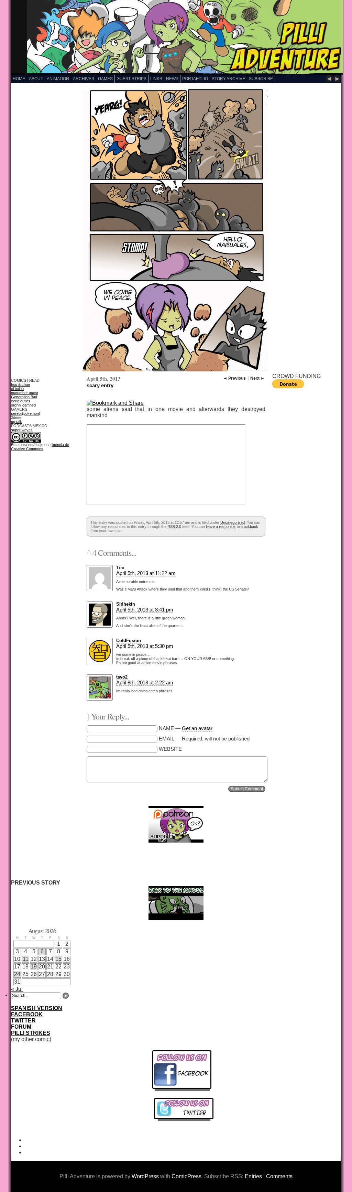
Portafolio (195, 78)
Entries (253, 1176)
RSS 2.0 (174, 526)
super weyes (22, 430)
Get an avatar (197, 728)
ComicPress (186, 1176)
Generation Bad (24, 397)
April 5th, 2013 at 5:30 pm (144, 646)
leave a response (220, 526)
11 (26, 959)
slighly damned (23, 405)
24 (17, 974)
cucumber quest (24, 393)
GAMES (105, 78)
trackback (249, 526)
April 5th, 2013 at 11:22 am (146, 573)
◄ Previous (234, 378)
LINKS (156, 78)
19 (34, 966)
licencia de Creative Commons (40, 447)
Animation (58, 78)
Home (19, 78)
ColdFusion (128, 640)
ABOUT (36, 78)
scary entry (100, 385)
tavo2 (122, 677)
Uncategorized (232, 522)
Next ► (257, 378)
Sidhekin (125, 604)
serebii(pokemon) (25, 413)
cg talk (16, 422)
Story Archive (228, 78)
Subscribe (261, 78)
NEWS (172, 78)
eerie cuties (20, 401)
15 (58, 959)
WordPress (145, 1176)
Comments (279, 1176)
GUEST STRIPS (131, 78)
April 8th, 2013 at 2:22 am (144, 682)
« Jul (17, 989)
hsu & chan (20, 384)
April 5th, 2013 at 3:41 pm (144, 610)
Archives (83, 78)
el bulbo (17, 389)
